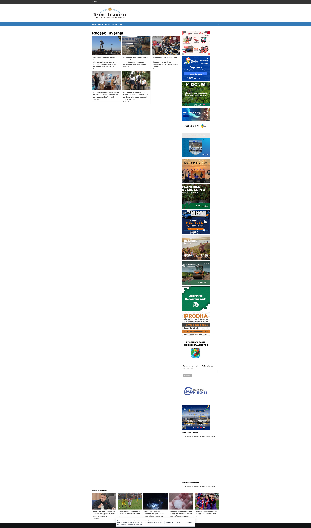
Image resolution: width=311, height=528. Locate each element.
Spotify (107, 24)
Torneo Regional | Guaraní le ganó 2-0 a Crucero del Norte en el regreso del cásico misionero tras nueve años (129, 513)
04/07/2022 (96, 99)
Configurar (189, 522)
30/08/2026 (96, 518)
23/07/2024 (96, 68)
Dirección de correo (188, 368)
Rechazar (179, 522)
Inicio (94, 24)
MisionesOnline (117, 24)
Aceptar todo (169, 522)
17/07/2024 (126, 66)
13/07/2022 (156, 68)
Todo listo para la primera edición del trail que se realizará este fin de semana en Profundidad (106, 95)
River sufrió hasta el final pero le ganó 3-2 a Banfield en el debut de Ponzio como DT (206, 513)
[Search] (218, 24)
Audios (100, 24)
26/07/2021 (126, 101)
